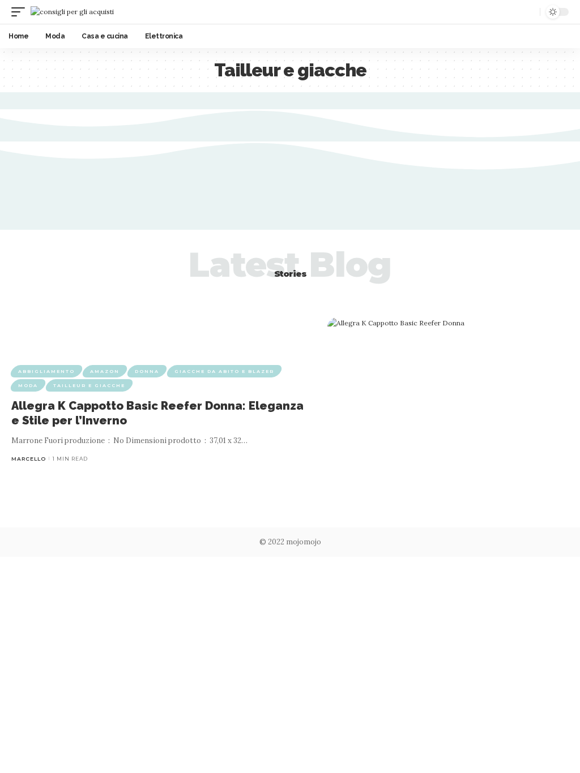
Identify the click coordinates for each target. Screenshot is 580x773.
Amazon (105, 371)
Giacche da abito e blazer (224, 371)
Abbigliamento (46, 371)
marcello (28, 459)
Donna (147, 371)
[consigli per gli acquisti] (72, 12)
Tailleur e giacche (89, 385)
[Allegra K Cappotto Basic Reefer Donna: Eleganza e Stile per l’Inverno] (448, 413)
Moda (28, 385)
